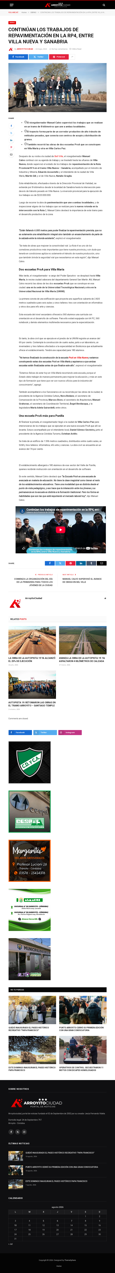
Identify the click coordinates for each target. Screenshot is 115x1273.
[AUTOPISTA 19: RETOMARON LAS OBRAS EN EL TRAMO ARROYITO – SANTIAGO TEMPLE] (32, 684)
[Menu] (11, 5)
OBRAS (12, 22)
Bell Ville (58, 156)
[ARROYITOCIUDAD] (57, 5)
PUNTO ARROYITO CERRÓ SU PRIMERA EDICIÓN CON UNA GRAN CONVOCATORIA (81, 1029)
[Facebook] (11, 126)
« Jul (10, 1244)
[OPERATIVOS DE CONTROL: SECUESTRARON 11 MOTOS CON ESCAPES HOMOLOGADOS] (83, 1050)
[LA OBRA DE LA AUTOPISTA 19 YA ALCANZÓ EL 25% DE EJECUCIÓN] (32, 640)
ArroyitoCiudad (25, 49)
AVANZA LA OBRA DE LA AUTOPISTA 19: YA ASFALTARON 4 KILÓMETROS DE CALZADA (82, 659)
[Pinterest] (11, 147)
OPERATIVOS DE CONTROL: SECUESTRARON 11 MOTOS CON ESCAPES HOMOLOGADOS (81, 1068)
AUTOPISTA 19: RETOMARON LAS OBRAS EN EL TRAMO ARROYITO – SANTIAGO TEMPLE (32, 704)
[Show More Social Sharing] (72, 57)
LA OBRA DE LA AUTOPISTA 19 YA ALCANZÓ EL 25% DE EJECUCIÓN (31, 659)
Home (59, 1266)
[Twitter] (11, 133)
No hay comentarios (60, 49)
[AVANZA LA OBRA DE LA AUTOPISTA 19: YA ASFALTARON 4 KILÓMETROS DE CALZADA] (83, 640)
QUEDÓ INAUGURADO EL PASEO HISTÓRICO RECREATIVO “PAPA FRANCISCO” (29, 1029)
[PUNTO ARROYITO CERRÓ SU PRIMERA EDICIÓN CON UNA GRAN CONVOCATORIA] (83, 1010)
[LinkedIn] (11, 140)
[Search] (103, 5)
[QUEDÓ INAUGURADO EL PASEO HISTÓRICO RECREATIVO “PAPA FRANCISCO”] (32, 1010)
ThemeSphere (70, 1260)
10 (15, 1225)
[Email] (11, 154)
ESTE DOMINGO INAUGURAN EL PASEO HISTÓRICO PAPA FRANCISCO (32, 1068)
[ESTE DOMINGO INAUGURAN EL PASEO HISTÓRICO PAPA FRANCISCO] (32, 1050)
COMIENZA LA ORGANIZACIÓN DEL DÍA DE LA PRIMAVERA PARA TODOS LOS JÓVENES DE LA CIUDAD (33, 582)
